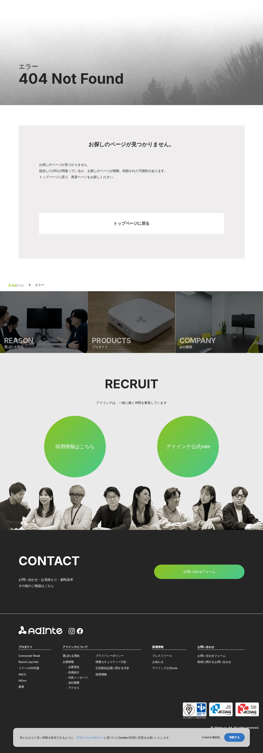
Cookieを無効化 (211, 737)
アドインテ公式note (188, 446)
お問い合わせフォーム (211, 655)
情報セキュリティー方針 (111, 662)
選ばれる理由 (71, 655)
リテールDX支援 (28, 668)
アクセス (74, 687)
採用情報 (101, 674)
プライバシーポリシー (110, 655)
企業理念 (74, 667)
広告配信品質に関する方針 (112, 668)
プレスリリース (162, 655)
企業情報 (68, 662)
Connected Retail (29, 655)
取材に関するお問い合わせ (214, 662)
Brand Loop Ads (28, 662)
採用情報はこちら (75, 446)
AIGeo (22, 680)
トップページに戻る (131, 223)
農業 (21, 686)
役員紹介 (74, 672)
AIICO (22, 674)
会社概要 (74, 682)
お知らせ (158, 662)
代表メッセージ (78, 677)
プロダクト (25, 647)
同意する (234, 737)
